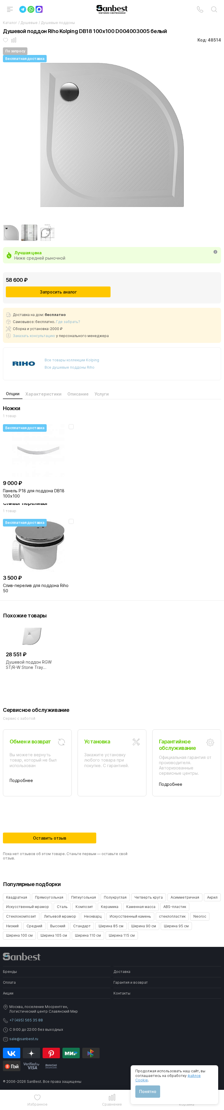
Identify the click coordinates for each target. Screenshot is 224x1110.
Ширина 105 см (54, 935)
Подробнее (21, 780)
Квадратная (16, 897)
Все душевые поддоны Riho (69, 367)
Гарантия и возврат (130, 982)
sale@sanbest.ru (23, 1039)
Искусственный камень (130, 916)
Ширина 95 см (176, 926)
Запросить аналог (58, 291)
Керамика (109, 906)
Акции (8, 993)
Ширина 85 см (111, 926)
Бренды (10, 971)
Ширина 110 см (88, 935)
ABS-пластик (174, 906)
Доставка (121, 971)
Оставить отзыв (49, 837)
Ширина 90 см (143, 926)
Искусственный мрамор (27, 906)
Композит (84, 906)
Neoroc (199, 916)
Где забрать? (68, 322)
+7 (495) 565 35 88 (26, 1020)
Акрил (212, 897)
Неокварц (93, 916)
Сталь (62, 906)
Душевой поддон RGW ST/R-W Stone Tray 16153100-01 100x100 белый (29, 665)
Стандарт (82, 926)
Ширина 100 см (19, 935)
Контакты (121, 993)
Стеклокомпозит (21, 916)
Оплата (9, 982)
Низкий (12, 926)
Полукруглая (115, 897)
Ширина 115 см (122, 935)
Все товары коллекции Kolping (72, 360)
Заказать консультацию (34, 336)
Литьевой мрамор (60, 916)
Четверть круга (148, 897)
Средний (34, 926)
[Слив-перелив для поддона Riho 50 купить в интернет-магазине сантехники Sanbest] (38, 545)
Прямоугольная (49, 897)
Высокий (57, 926)
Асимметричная (185, 897)
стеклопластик (172, 916)
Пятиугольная (83, 897)
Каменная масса (140, 906)
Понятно (147, 1091)
